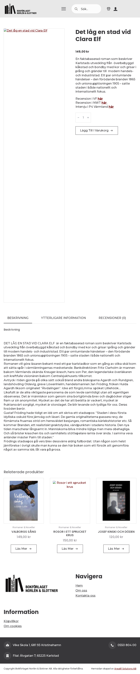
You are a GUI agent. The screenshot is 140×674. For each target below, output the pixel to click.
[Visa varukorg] (108, 9)
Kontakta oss (85, 595)
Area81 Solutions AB (125, 668)
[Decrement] (78, 118)
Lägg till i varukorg (94, 130)
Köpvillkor (11, 621)
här (100, 98)
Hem (79, 585)
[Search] (76, 9)
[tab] (18, 318)
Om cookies (13, 626)
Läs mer (21, 548)
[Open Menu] (63, 9)
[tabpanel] (70, 393)
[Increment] (88, 118)
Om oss (81, 590)
